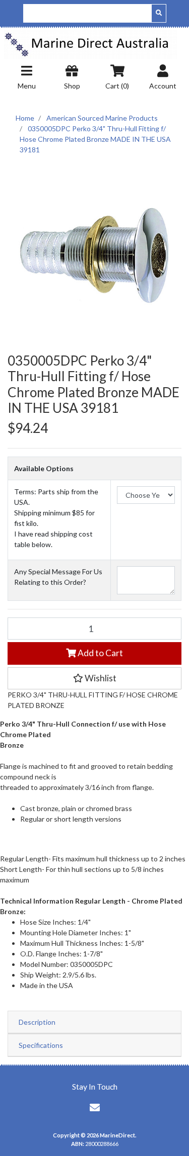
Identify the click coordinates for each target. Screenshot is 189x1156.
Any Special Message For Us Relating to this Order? (58, 576)
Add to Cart (99, 653)
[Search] (158, 13)
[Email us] (95, 1107)
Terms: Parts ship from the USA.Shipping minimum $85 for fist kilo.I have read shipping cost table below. (56, 518)
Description (37, 1022)
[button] (94, 678)
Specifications (41, 1045)
